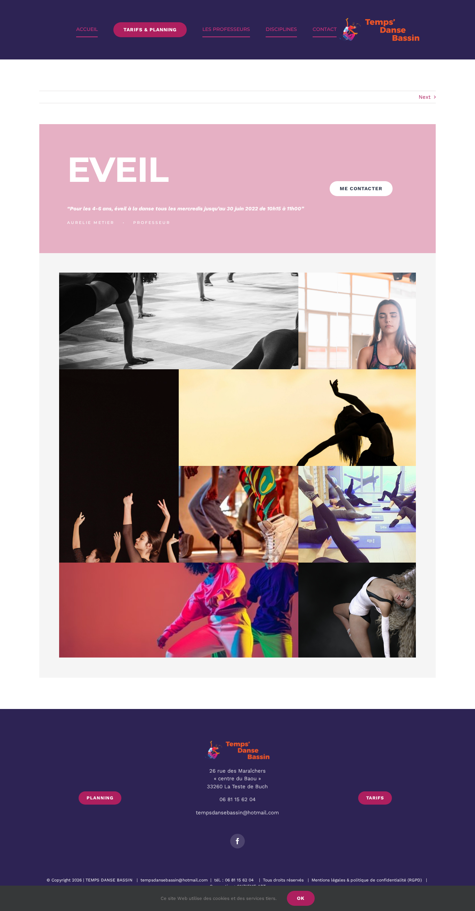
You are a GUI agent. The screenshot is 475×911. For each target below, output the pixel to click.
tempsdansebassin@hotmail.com (174, 880)
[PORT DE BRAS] (147, 512)
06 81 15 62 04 (239, 880)
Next (424, 97)
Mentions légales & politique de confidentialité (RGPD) (367, 880)
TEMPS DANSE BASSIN (109, 880)
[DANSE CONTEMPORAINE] (237, 344)
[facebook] (237, 841)
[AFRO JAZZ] (267, 537)
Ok (301, 898)
